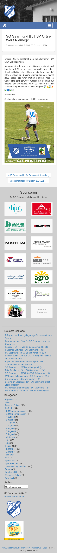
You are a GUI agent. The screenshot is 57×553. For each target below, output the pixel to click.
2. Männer (10, 451)
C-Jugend (10, 422)
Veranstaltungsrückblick (17, 466)
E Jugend (10, 428)
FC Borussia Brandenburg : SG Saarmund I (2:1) (27, 387)
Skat (7, 457)
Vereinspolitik (11, 472)
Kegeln (8, 445)
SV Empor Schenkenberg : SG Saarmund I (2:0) (27, 375)
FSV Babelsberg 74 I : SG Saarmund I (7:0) (25, 370)
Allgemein (9, 399)
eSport (8, 402)
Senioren (10, 454)
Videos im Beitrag (13, 475)
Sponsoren (10, 460)
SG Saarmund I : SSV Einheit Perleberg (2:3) (25, 352)
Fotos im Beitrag (12, 405)
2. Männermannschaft (14, 45)
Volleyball (9, 477)
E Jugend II (11, 431)
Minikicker (10, 437)
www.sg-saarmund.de (14, 495)
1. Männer (10, 448)
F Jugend (10, 434)
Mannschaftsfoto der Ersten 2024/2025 (28, 180)
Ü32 (8, 440)
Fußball (27, 45)
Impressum (25, 547)
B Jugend (10, 419)
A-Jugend (10, 416)
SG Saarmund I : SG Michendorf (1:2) (22, 378)
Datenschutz (36, 547)
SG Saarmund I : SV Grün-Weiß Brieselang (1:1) (27, 373)
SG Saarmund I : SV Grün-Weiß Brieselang (29, 175)
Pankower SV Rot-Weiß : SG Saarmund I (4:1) (26, 346)
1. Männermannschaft (16, 410)
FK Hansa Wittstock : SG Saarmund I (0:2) (24, 349)
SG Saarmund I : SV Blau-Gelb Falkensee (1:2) (27, 390)
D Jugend (10, 425)
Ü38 (8, 442)
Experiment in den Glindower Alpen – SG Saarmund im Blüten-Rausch (24, 363)
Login (45, 547)
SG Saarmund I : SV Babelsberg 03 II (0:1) (24, 367)
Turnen (8, 469)
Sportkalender (11, 463)
